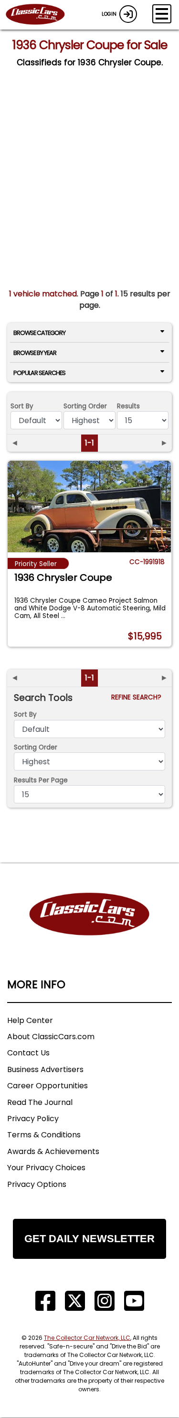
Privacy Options (36, 1184)
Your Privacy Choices (46, 1167)
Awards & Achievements (53, 1151)
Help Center (30, 1020)
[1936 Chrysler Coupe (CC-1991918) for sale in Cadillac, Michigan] (89, 506)
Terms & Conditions (44, 1134)
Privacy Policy (33, 1118)
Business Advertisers (45, 1069)
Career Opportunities (47, 1085)
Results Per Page (41, 780)
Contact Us (28, 1052)
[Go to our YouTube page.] (134, 1301)
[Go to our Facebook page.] (45, 1301)
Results (128, 406)
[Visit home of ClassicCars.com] (89, 928)
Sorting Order (85, 406)
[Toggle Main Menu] (161, 13)
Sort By (22, 406)
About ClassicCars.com (51, 1036)
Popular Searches (39, 373)
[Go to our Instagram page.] (105, 1301)
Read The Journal (40, 1102)
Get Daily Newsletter (89, 1239)
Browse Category (39, 333)
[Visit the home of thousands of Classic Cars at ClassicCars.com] (41, 14)
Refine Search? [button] (138, 697)
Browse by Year (34, 353)
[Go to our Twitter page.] (75, 1301)
